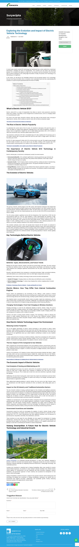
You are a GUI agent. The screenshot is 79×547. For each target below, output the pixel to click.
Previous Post (18, 490)
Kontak (70, 5)
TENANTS (50, 5)
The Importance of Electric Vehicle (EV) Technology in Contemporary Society (31, 88)
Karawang (39, 5)
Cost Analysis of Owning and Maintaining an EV (28, 101)
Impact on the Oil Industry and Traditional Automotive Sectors (31, 102)
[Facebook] (8, 485)
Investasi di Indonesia (40, 532)
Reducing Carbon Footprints (25, 97)
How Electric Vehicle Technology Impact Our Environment (28, 96)
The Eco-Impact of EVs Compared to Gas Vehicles (29, 98)
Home (33, 5)
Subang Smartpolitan (12, 460)
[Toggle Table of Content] (47, 84)
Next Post (42, 490)
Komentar (9, 500)
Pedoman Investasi (39, 534)
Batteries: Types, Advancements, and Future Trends (29, 92)
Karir (37, 537)
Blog (37, 535)
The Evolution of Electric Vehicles (23, 89)
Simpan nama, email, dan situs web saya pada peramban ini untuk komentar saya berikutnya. (27, 517)
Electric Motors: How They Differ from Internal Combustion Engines (29, 93)
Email (24, 510)
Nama (8, 510)
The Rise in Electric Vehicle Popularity (24, 87)
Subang (44, 5)
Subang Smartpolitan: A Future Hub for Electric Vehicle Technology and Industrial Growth (31, 105)
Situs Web (42, 510)
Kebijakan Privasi (39, 541)
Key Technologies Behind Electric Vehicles (25, 91)
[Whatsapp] (17, 485)
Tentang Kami (64, 5)
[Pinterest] (14, 485)
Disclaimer (38, 539)
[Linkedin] (12, 485)
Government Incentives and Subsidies (27, 103)
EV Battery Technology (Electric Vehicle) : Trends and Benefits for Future (24, 285)
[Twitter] (10, 485)
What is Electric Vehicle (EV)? (19, 85)
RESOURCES (56, 5)
